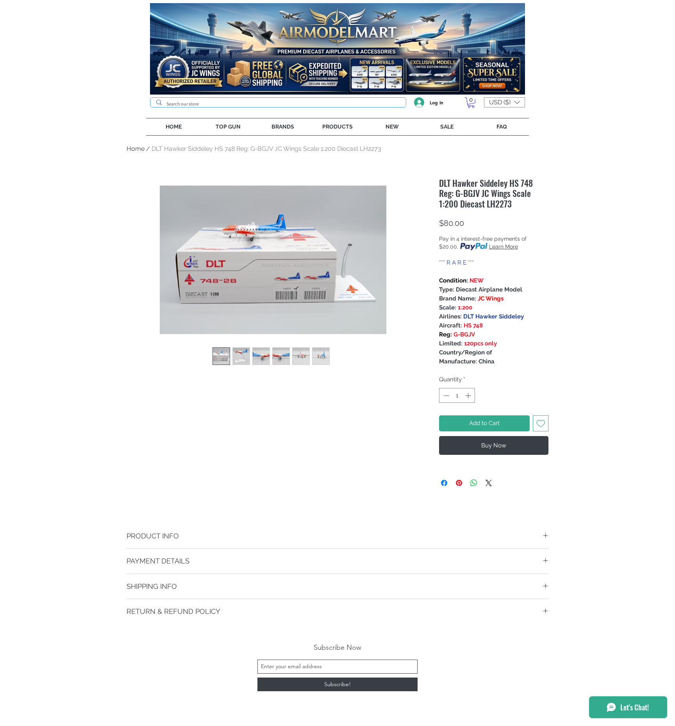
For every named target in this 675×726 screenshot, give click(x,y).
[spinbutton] (457, 395)
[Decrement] (445, 395)
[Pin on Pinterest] (459, 483)
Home (136, 148)
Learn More (503, 246)
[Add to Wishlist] (541, 423)
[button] (471, 102)
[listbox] (504, 102)
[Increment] (469, 395)
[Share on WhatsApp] (474, 483)
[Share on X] (488, 483)
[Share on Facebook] (444, 483)
